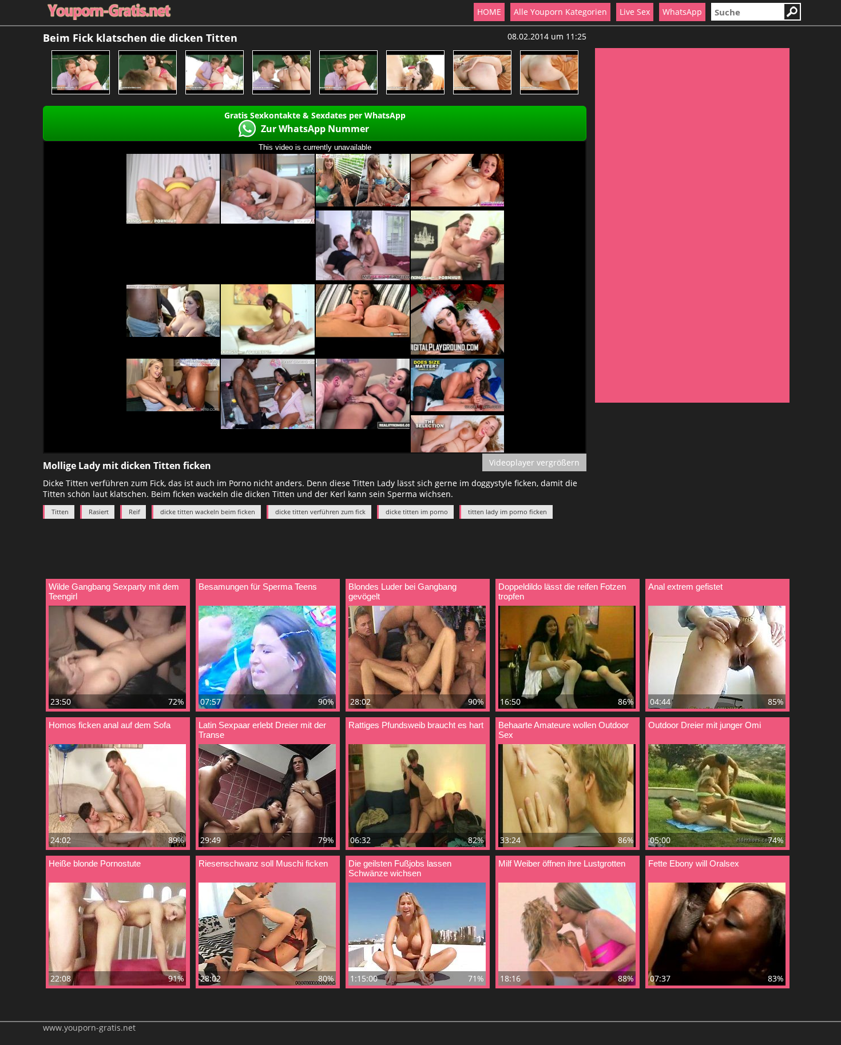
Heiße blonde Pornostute (95, 863)
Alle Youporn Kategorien (560, 11)
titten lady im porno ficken (507, 511)
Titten (60, 511)
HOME (489, 11)
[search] (747, 12)
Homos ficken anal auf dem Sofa (109, 725)
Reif (134, 511)
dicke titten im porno (417, 511)
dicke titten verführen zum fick (320, 511)
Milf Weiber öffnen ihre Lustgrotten (561, 863)
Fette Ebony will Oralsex (693, 863)
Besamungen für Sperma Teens (258, 586)
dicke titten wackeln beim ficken (207, 511)
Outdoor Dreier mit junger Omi (704, 725)
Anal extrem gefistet (685, 586)
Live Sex (635, 11)
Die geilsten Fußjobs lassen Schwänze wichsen (399, 868)
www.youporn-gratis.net (89, 1027)
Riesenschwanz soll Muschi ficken (263, 863)
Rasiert (99, 511)
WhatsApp (682, 11)
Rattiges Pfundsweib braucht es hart (415, 725)
